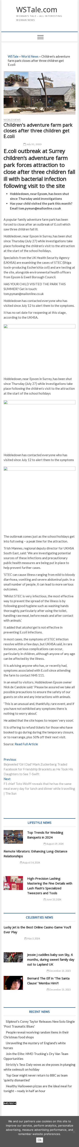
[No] (74, 1131)
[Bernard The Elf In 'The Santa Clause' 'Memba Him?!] (13, 983)
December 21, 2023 (60, 970)
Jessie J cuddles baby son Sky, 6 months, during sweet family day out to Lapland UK (50, 959)
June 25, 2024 (53, 899)
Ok (40, 1140)
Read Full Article (26, 744)
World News (30, 56)
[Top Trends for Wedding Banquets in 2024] (13, 837)
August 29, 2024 (54, 843)
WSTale (13, 56)
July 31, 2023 (34, 144)
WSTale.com (36, 9)
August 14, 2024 (31, 862)
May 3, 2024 (33, 938)
